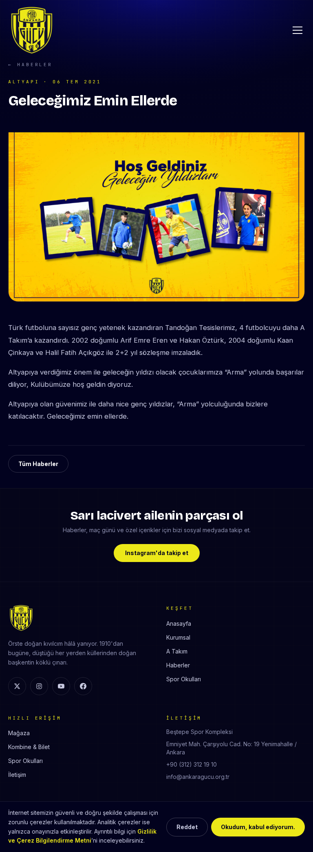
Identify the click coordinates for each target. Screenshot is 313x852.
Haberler (178, 665)
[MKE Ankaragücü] (31, 30)
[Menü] (297, 30)
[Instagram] (39, 686)
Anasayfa (178, 623)
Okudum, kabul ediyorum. (258, 826)
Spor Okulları (183, 679)
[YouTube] (61, 686)
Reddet (187, 826)
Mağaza (19, 732)
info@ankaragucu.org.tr (197, 776)
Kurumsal (178, 637)
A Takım (176, 651)
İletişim (17, 774)
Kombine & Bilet (29, 746)
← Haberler (30, 64)
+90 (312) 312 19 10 (191, 764)
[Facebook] (83, 686)
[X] (17, 686)
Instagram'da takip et (156, 552)
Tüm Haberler (38, 463)
